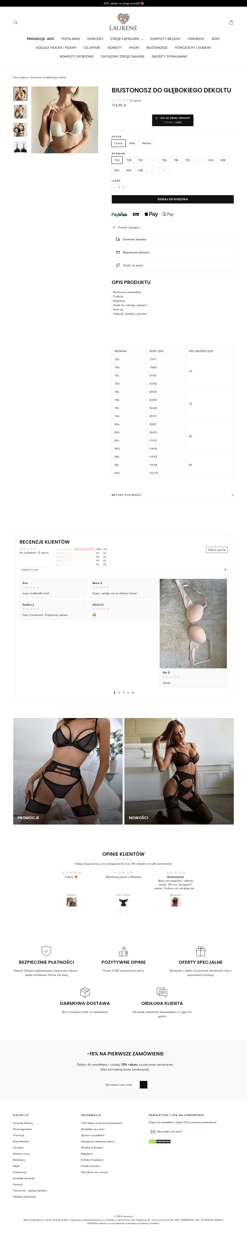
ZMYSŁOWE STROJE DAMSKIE (122, 56)
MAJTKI (134, 47)
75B (176, 160)
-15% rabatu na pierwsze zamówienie (101, 1123)
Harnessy (18, 1147)
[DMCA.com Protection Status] (191, 1141)
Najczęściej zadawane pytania (98, 1141)
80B (223, 160)
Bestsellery (19, 1160)
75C (187, 160)
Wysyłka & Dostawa (92, 1147)
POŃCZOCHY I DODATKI (193, 47)
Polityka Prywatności (92, 1160)
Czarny (118, 143)
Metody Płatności (127, 494)
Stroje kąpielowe (22, 1129)
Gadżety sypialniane (24, 1196)
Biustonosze (20, 1172)
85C (152, 170)
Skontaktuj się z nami (93, 1129)
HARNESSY (196, 38)
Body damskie (21, 1141)
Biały (132, 143)
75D (199, 160)
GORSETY (115, 47)
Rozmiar (118, 153)
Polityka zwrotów (90, 1166)
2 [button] (119, 693)
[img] (53, 587)
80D (128, 170)
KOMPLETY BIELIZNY (165, 38)
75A (164, 160)
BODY (216, 38)
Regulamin (87, 1153)
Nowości (18, 1184)
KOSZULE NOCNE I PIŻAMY (56, 47)
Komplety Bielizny (23, 1123)
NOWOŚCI (95, 38)
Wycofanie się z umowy (94, 1172)
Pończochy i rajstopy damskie (30, 1190)
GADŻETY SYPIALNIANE (169, 56)
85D (164, 170)
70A (117, 160)
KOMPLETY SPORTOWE (77, 56)
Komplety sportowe (24, 1178)
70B (128, 160)
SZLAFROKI (92, 47)
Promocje (18, 1135)
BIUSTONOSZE (157, 47)
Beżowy (146, 143)
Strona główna (20, 77)
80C (117, 170)
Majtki (16, 1166)
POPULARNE (70, 38)
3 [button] (123, 693)
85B (140, 170)
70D (152, 160)
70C (140, 160)
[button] (120, 101)
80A (211, 160)
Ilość (116, 181)
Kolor (117, 136)
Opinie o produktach (93, 1135)
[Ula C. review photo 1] (193, 623)
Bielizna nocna (21, 1153)
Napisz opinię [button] (216, 550)
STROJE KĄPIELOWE (125, 38)
